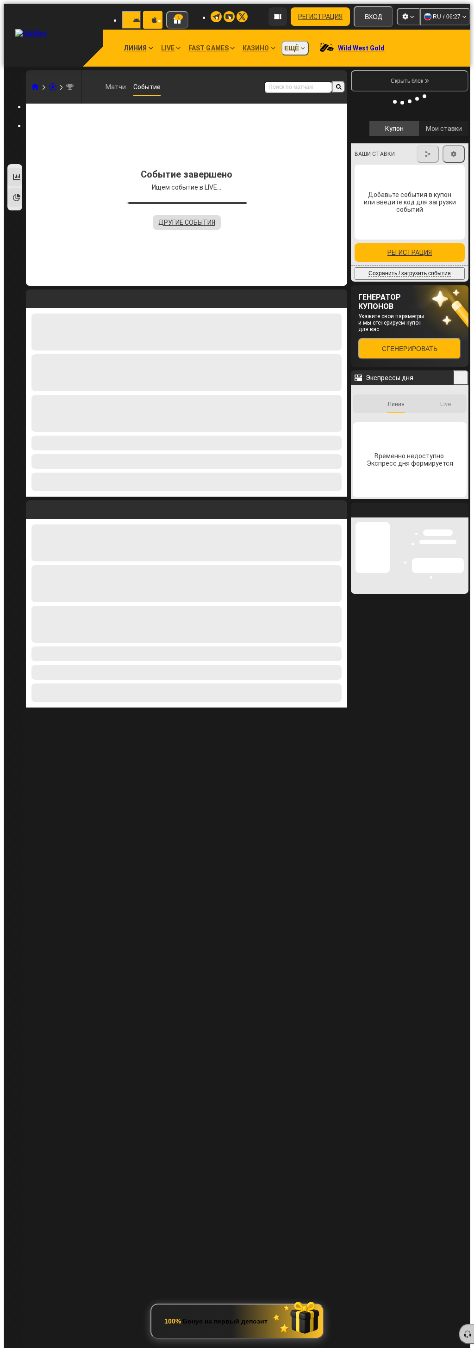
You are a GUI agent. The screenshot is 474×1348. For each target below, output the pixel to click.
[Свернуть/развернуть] (460, 419)
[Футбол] (52, 87)
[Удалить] (337, 507)
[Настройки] (408, 16)
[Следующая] (54, 507)
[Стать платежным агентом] (277, 16)
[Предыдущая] (33, 507)
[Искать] (338, 87)
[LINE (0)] (35, 87)
